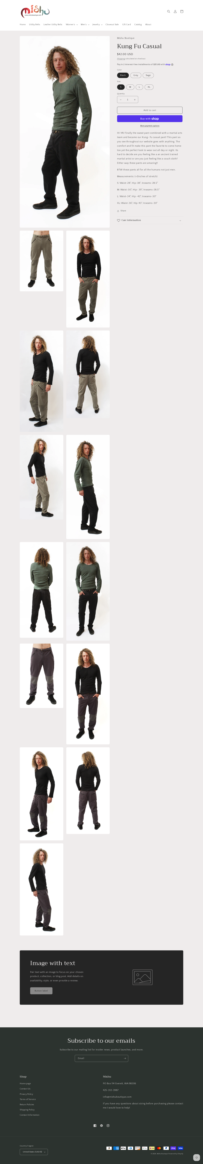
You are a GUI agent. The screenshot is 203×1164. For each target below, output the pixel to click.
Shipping (121, 59)
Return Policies (27, 1104)
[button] (71, 24)
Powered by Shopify (175, 1154)
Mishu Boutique (162, 1154)
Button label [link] (41, 991)
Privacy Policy (26, 1094)
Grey (135, 75)
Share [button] (123, 211)
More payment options (149, 126)
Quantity (121, 94)
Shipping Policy (27, 1110)
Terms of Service (28, 1099)
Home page (25, 1083)
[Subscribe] (125, 1058)
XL (149, 87)
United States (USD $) (32, 1152)
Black (123, 75)
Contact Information (29, 1115)
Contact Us (25, 1089)
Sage (148, 75)
